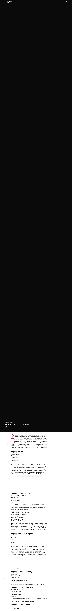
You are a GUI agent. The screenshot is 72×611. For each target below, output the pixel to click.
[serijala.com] (13, 2)
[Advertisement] (59, 450)
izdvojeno (7, 422)
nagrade (10, 422)
